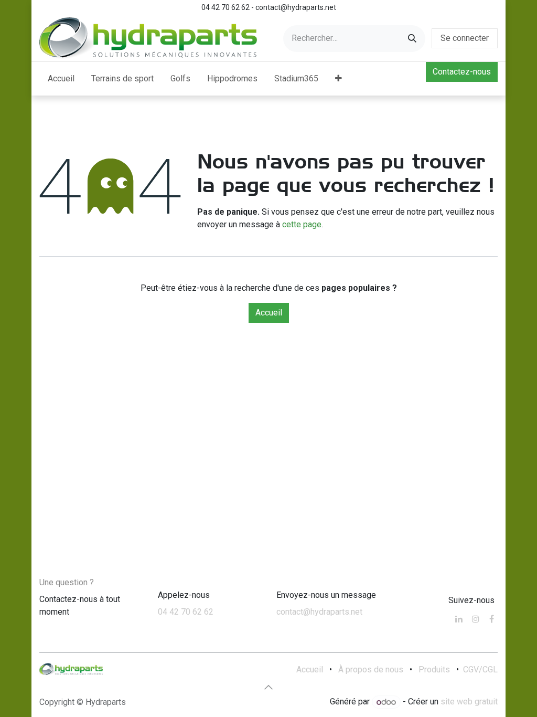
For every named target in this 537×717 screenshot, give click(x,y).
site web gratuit (469, 702)
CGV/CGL (480, 669)
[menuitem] (61, 78)
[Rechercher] (412, 38)
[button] (268, 687)
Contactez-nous (462, 72)
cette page (301, 224)
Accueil (268, 313)
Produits (434, 669)
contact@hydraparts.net (319, 612)
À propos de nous (370, 669)
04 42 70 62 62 (185, 612)
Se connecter (465, 38)
